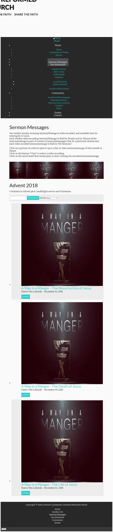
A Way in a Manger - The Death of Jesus (51, 386)
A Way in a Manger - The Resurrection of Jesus (56, 288)
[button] (25, 297)
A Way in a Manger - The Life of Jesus (49, 484)
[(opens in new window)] (3, 529)
